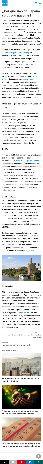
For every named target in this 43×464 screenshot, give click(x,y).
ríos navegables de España (16, 53)
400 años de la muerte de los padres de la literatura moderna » (23, 336)
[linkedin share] (30, 462)
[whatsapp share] (38, 462)
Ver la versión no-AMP (29, 457)
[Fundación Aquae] (5, 3)
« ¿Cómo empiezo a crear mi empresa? (16, 345)
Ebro (28, 313)
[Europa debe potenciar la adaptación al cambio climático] (21, 364)
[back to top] (38, 456)
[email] (13, 462)
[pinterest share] (21, 462)
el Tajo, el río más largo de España (24, 161)
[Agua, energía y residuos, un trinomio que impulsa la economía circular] (21, 397)
